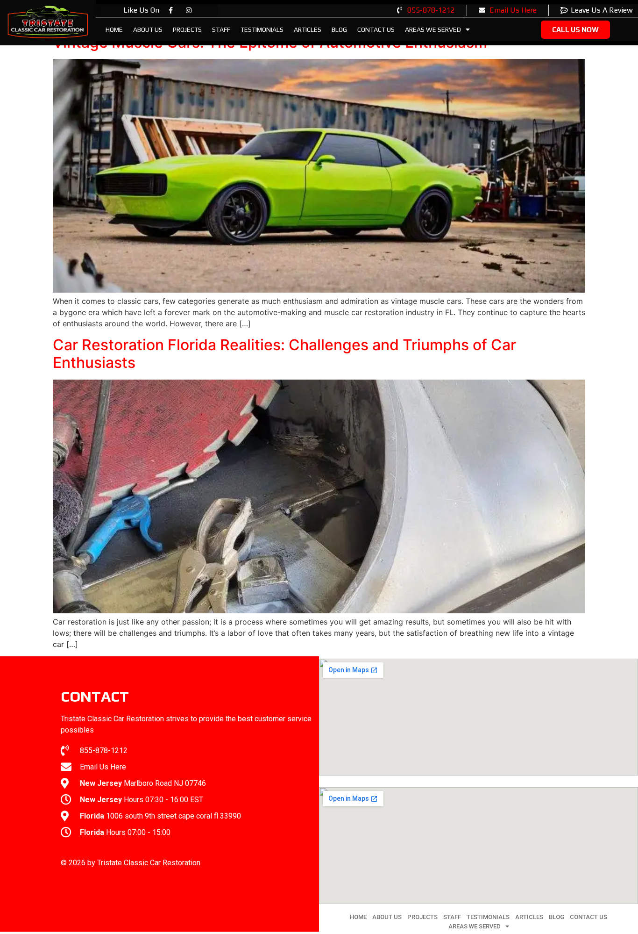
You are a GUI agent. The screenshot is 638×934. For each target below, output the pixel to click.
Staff (221, 29)
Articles (307, 29)
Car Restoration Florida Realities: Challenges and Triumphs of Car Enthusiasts (284, 354)
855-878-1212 (431, 10)
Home (114, 29)
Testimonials (262, 29)
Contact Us (376, 29)
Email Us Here (513, 10)
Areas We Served (433, 29)
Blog (339, 29)
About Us (148, 29)
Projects (187, 29)
